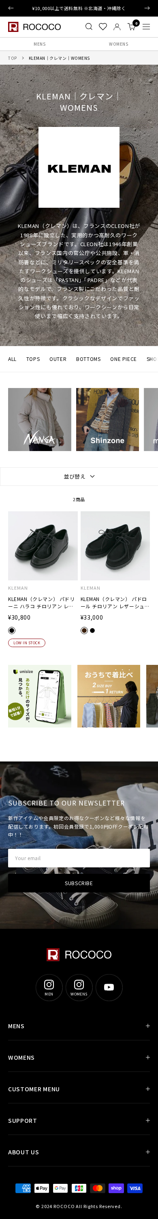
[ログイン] (117, 27)
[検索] (88, 27)
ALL (12, 358)
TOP (12, 58)
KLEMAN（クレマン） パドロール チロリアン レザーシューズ (115, 602)
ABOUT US (23, 1152)
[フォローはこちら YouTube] (109, 987)
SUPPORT (22, 1120)
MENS (39, 44)
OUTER (57, 358)
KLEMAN (18, 588)
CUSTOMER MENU (34, 1089)
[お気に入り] (103, 26)
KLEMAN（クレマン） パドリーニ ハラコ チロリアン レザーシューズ (41, 602)
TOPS (33, 358)
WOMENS (118, 44)
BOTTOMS (88, 358)
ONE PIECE (123, 358)
